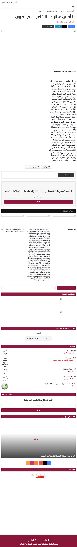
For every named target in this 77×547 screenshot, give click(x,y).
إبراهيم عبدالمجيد (68, 353)
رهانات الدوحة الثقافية (69, 376)
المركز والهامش (71, 350)
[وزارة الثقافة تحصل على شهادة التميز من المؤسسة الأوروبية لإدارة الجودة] (12, 221)
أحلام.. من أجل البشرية (69, 369)
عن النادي (33, 540)
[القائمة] (73, 6)
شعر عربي (45, 167)
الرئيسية (71, 11)
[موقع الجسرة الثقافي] (9, 2)
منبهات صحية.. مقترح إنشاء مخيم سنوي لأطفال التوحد (60, 383)
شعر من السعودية (32, 167)
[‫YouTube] (41, 463)
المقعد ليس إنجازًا (71, 358)
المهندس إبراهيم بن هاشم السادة (63, 360)
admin (71, 386)
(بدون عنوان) (72, 229)
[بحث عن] (4, 6)
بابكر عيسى (69, 371)
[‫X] (45, 463)
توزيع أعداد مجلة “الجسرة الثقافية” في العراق (58, 456)
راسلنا (46, 540)
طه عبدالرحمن (68, 378)
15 (66, 11)
